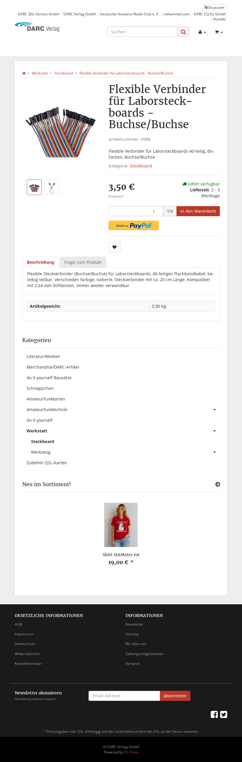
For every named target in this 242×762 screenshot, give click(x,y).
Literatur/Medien (43, 356)
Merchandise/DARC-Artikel (53, 367)
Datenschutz (25, 643)
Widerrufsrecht (27, 653)
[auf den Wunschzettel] (114, 247)
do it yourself (40, 420)
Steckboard (141, 166)
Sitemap (132, 633)
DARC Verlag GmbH (79, 14)
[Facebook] (214, 714)
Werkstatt (37, 431)
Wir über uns (135, 643)
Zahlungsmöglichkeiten (144, 653)
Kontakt (219, 19)
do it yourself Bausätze (49, 377)
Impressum (24, 633)
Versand (132, 663)
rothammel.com (176, 14)
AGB (18, 624)
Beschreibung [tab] (40, 262)
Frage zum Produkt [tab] (83, 262)
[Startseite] (23, 73)
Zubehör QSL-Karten (47, 462)
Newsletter (134, 624)
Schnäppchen (40, 388)
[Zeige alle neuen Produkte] (217, 484)
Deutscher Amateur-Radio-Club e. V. (129, 14)
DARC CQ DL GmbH (210, 14)
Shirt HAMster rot (121, 554)
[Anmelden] (202, 32)
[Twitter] (223, 714)
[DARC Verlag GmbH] (47, 27)
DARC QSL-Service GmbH (38, 14)
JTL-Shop (131, 752)
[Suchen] (183, 32)
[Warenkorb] (218, 32)
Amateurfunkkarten (46, 399)
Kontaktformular (28, 663)
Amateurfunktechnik (47, 409)
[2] (134, 225)
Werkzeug (40, 452)
